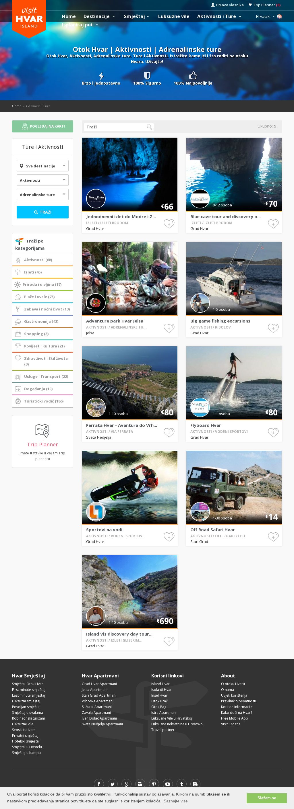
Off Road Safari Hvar (212, 529)
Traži (44, 212)
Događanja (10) (38, 388)
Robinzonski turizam (28, 718)
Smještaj (134, 16)
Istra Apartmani (164, 712)
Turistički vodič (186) (43, 401)
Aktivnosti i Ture (217, 16)
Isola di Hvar (161, 689)
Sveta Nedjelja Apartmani (102, 724)
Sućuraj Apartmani (97, 706)
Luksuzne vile (173, 16)
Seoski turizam (24, 729)
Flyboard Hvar (205, 425)
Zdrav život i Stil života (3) (46, 361)
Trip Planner (267, 4)
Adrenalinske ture (37, 194)
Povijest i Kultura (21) (44, 346)
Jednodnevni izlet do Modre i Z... (121, 216)
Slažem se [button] (267, 798)
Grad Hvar (95, 228)
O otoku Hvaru (233, 683)
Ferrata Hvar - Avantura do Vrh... (121, 425)
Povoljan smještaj (26, 706)
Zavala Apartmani (96, 712)
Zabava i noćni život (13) (47, 309)
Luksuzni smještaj (26, 701)
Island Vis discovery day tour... (119, 634)
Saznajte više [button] (176, 801)
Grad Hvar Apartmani (99, 683)
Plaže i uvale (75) (39, 296)
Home (69, 16)
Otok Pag (158, 706)
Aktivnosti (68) (38, 259)
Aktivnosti (30, 180)
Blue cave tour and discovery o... (225, 216)
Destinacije (97, 16)
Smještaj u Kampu (26, 752)
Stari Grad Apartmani (99, 695)
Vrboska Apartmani (97, 701)
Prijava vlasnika (230, 4)
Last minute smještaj (28, 695)
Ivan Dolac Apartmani (99, 718)
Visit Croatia (231, 724)
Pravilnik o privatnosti (238, 701)
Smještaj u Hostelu (27, 746)
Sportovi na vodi (104, 529)
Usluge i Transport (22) (46, 376)
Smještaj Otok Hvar (27, 683)
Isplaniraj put (78, 25)
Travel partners (163, 729)
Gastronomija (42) (41, 321)
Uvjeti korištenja (234, 695)
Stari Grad (199, 541)
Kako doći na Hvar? (236, 712)
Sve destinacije (40, 166)
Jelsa (90, 332)
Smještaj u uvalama (27, 712)
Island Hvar (160, 683)
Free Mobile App (234, 718)
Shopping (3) (36, 333)
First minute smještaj (28, 689)
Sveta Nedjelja (98, 437)
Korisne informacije (237, 706)
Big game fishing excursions (220, 321)
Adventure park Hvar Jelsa (114, 321)
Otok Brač (159, 701)
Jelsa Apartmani (94, 689)
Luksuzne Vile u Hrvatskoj (171, 718)
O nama (227, 689)
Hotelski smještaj (26, 741)
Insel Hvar (159, 695)
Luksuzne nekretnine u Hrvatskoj (177, 724)
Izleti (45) (33, 272)
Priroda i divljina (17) (42, 284)
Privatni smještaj (25, 735)
